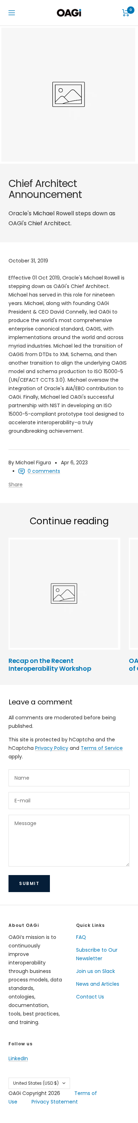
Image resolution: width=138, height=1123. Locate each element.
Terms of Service (102, 748)
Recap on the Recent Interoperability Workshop (49, 664)
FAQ (81, 937)
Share (15, 484)
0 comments (44, 471)
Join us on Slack (95, 971)
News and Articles (97, 984)
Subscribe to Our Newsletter (96, 954)
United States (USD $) (36, 1083)
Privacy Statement (54, 1101)
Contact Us (90, 996)
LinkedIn (18, 1058)
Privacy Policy (51, 748)
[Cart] (126, 12)
